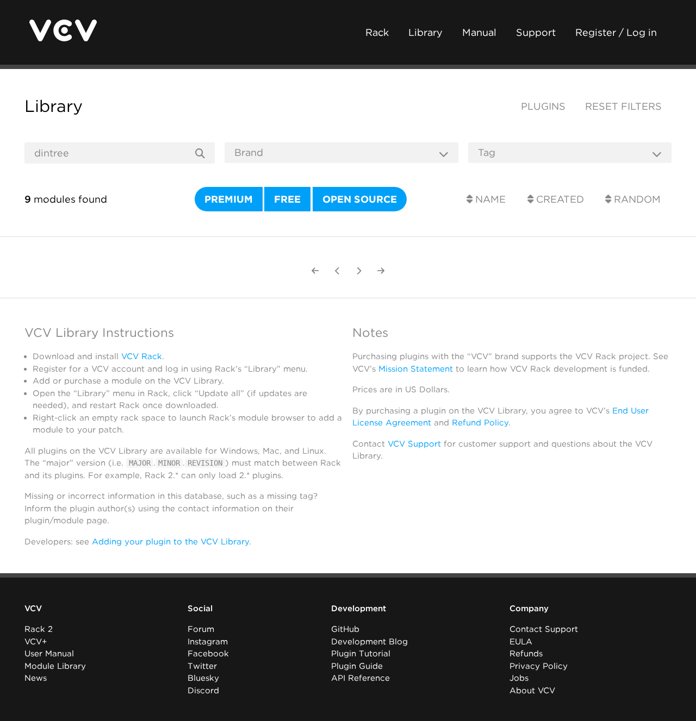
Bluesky (203, 678)
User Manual (49, 654)
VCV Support (414, 444)
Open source (359, 199)
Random (636, 199)
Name (489, 199)
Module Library (55, 666)
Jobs (519, 678)
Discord (203, 690)
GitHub (345, 629)
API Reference (360, 678)
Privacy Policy (538, 666)
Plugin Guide (357, 666)
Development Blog (369, 642)
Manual (479, 32)
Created (558, 199)
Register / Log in (616, 32)
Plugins (543, 106)
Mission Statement (415, 369)
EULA (520, 642)
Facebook (208, 654)
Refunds (526, 654)
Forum (201, 629)
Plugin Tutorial (360, 654)
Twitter (202, 666)
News (35, 678)
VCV (33, 608)
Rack (377, 32)
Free (287, 199)
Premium (228, 199)
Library (425, 32)
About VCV (532, 690)
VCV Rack (141, 356)
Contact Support (543, 629)
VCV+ (35, 642)
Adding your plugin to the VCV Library (170, 542)
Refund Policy (480, 423)
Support (536, 32)
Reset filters (623, 106)
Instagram (208, 642)
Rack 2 (38, 629)
